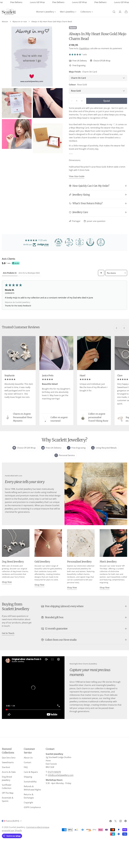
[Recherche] (114, 11)
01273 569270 (54, 771)
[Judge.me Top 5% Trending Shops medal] (101, 242)
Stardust (6, 767)
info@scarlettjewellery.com (60, 775)
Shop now (7, 582)
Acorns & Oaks (9, 772)
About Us (28, 757)
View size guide (76, 176)
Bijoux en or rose (20, 21)
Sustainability (30, 781)
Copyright (28, 802)
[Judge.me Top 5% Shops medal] (90, 242)
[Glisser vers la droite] (124, 328)
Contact (27, 762)
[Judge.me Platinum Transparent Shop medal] (69, 242)
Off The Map (7, 793)
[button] (75, 54)
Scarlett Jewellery (17, 827)
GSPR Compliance (32, 807)
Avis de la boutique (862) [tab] (29, 273)
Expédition (84, 48)
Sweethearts (8, 762)
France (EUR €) (12, 821)
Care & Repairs (31, 772)
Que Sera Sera (8, 757)
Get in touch (8, 633)
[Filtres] (101, 273)
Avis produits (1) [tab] (10, 273)
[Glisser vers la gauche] (117, 328)
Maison (5, 21)
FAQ (26, 767)
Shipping (28, 776)
